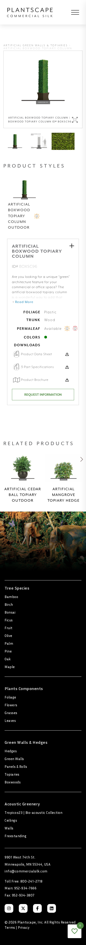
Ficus (9, 620)
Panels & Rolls (16, 766)
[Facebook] (37, 908)
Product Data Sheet (36, 354)
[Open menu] (71, 12)
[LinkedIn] (51, 908)
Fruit (9, 628)
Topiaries (12, 774)
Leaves (10, 720)
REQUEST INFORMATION (43, 394)
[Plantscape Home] (30, 12)
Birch (9, 604)
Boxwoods (13, 782)
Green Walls (14, 759)
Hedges (11, 751)
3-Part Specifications (37, 367)
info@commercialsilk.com (26, 871)
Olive (8, 636)
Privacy (24, 927)
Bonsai (10, 612)
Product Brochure (34, 380)
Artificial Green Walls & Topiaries (35, 45)
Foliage (10, 697)
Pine (8, 651)
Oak (8, 659)
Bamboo (11, 597)
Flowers (11, 705)
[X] (23, 908)
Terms (10, 927)
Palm (9, 643)
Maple (10, 667)
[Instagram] (9, 908)
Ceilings (11, 820)
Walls (9, 828)
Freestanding (15, 836)
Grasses (11, 713)
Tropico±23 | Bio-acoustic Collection (33, 812)
